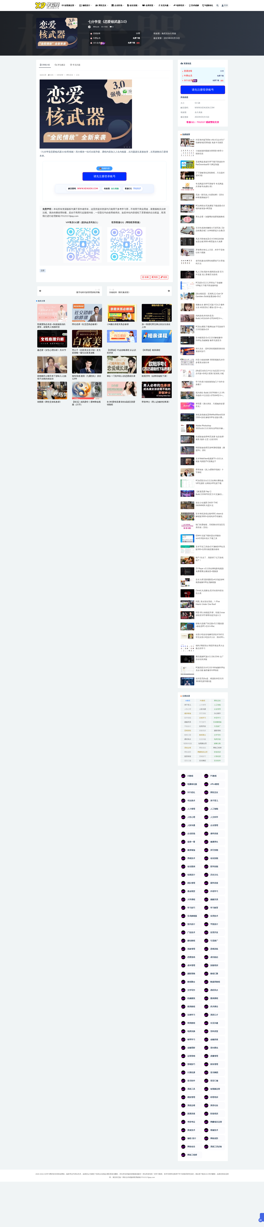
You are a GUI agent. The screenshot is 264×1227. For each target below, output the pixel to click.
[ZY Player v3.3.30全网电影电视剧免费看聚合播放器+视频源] (187, 571)
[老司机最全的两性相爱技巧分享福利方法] (187, 262)
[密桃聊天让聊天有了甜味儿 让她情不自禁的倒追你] (52, 364)
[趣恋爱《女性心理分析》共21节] (52, 340)
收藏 (146, 277)
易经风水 (187, 739)
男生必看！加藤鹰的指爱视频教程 (210, 217)
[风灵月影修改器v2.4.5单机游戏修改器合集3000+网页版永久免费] (187, 242)
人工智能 (217, 705)
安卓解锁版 (217, 722)
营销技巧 (202, 756)
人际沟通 (202, 709)
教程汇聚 (187, 735)
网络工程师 (217, 748)
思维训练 (187, 730)
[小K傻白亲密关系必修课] (122, 319)
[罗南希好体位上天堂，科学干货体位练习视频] (187, 252)
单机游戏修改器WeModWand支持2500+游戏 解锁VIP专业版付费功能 (210, 417)
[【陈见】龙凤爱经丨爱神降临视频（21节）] (87, 392)
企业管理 (217, 709)
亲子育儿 (187, 705)
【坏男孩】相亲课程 (151, 350)
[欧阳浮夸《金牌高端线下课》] (157, 366)
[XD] (89, 27)
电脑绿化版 (188, 743)
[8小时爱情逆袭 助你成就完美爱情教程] (122, 389)
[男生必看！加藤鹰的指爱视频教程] (187, 219)
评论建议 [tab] (61, 65)
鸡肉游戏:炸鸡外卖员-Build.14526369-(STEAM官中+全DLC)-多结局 (210, 318)
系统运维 (187, 748)
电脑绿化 (209, 5)
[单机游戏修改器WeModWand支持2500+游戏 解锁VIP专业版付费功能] (187, 417)
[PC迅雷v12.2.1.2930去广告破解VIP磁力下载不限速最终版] (187, 285)
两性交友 (96, 27)
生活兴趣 (202, 739)
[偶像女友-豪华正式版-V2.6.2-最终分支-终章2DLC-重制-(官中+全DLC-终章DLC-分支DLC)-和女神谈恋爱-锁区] (187, 307)
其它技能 (202, 713)
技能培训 (202, 730)
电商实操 (217, 739)
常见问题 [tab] (76, 65)
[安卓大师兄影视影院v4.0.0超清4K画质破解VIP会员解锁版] (187, 583)
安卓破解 (195, 5)
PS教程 (202, 700)
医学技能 (187, 718)
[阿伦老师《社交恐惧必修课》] (87, 315)
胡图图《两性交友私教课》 (49, 402)
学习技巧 (202, 722)
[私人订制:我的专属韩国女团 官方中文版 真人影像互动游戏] (187, 274)
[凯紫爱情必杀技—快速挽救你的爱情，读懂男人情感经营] (52, 315)
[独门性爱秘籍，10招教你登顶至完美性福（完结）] (187, 526)
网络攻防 (187, 752)
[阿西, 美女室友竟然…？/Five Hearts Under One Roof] (187, 604)
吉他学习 (202, 718)
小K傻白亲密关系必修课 (118, 324)
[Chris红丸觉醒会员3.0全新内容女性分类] (187, 595)
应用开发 (202, 726)
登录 (226, 5)
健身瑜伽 (187, 713)
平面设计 (187, 726)
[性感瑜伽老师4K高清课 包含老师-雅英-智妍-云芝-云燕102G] (187, 439)
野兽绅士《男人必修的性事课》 (156, 402)
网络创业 (202, 748)
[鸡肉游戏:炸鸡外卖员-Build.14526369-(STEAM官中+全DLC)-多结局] (187, 318)
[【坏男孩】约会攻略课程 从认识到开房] (122, 336)
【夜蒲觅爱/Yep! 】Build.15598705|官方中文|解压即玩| (210, 494)
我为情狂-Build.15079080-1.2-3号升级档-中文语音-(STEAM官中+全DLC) (210, 395)
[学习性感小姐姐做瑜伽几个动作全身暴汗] (187, 384)
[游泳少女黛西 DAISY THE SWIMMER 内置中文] (187, 505)
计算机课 (217, 756)
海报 (155, 277)
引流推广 (217, 726)
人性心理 (187, 709)
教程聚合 (202, 735)
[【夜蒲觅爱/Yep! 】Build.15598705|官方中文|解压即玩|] (187, 493)
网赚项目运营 (202, 752)
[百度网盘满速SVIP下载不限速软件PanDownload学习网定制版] (187, 165)
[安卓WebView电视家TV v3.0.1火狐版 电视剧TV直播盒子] (187, 461)
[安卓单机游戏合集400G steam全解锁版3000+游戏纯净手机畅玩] (187, 517)
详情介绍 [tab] (46, 65)
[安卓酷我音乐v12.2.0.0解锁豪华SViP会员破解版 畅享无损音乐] (187, 343)
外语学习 (217, 718)
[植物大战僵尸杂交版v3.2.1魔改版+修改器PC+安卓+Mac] (187, 627)
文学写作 (217, 735)
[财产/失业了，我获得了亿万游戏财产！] (187, 560)
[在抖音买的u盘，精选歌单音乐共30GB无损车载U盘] (187, 684)
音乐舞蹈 (202, 760)
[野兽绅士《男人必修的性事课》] (157, 390)
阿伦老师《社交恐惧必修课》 (85, 324)
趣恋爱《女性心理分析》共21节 (51, 350)
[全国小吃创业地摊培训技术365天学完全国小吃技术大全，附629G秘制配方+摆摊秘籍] (187, 636)
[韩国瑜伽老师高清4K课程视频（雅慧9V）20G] (187, 451)
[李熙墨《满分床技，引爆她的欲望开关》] (187, 405)
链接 (165, 277)
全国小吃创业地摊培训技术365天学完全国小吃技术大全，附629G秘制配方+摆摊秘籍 (210, 637)
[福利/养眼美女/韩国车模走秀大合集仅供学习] (187, 648)
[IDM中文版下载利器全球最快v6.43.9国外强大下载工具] (187, 539)
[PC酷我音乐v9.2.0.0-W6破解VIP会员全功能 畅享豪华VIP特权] (187, 670)
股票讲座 (187, 756)
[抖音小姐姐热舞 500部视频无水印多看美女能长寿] (187, 361)
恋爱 (42, 271)
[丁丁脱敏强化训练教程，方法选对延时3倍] (187, 176)
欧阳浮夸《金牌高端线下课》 (155, 376)
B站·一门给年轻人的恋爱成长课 (121, 376)
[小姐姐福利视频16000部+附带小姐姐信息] (187, 153)
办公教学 (217, 713)
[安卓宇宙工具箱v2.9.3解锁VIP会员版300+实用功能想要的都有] (187, 550)
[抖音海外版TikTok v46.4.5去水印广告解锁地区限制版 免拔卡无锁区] (187, 144)
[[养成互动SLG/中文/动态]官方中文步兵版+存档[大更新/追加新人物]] (187, 373)
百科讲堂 (60, 75)
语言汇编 (187, 760)
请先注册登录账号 (105, 176)
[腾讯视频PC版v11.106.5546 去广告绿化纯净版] (187, 659)
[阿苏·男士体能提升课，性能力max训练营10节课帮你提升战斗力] (187, 615)
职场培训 (217, 752)
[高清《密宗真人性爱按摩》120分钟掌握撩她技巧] (187, 196)
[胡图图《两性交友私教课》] (52, 392)
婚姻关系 (187, 722)
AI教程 (187, 700)
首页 (51, 75)
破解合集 (217, 743)
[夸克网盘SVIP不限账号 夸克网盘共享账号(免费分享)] (187, 187)
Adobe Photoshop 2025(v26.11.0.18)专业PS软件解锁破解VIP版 (210, 428)
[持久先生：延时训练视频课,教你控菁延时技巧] (187, 351)
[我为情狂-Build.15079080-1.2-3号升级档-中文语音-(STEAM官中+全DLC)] (187, 395)
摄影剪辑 (217, 730)
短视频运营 (202, 743)
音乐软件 (217, 760)
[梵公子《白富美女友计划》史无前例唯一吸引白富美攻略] (87, 346)
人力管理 (202, 705)
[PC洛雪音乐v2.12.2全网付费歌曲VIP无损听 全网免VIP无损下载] (187, 483)
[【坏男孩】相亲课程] (157, 336)
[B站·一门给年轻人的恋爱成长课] (122, 371)
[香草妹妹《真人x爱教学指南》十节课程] (187, 473)
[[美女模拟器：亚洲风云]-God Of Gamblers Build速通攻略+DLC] (187, 296)
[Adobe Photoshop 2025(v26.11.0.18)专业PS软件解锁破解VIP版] (187, 428)
